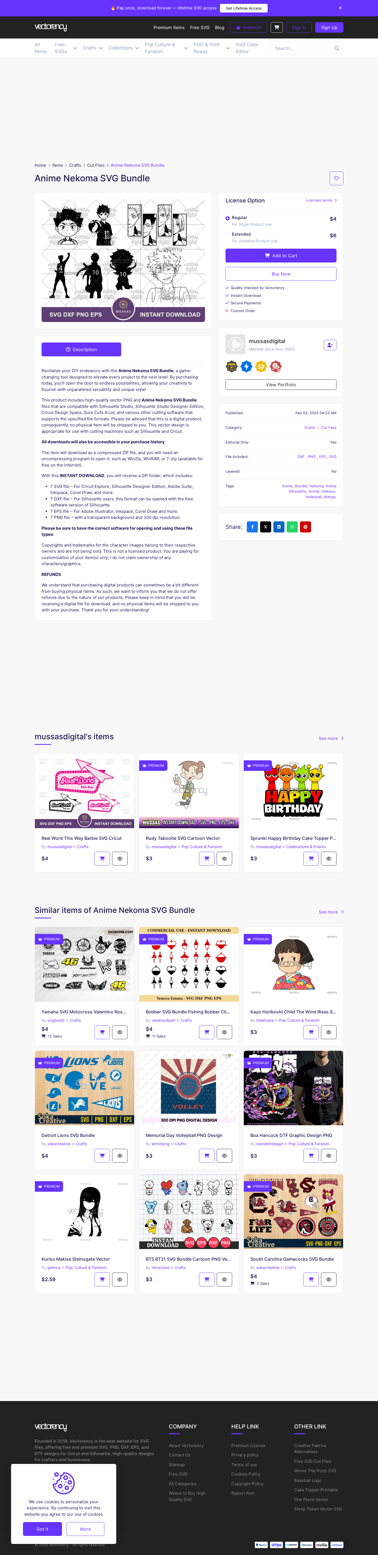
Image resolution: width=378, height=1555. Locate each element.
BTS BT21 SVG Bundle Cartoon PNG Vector (189, 1259)
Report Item (243, 1493)
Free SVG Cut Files (312, 1461)
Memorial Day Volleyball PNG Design (184, 1135)
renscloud (160, 1267)
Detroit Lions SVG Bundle (68, 1135)
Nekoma (316, 486)
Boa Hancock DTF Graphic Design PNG (291, 1135)
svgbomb (55, 1020)
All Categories (182, 1483)
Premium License (248, 1445)
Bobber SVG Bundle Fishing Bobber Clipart (189, 1012)
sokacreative (59, 1143)
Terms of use (244, 1464)
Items (57, 165)
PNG (312, 456)
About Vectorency (186, 1445)
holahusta (265, 1020)
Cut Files (96, 165)
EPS (323, 456)
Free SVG (178, 1474)
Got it (42, 1528)
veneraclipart (163, 1020)
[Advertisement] (189, 110)
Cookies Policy (245, 1474)
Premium (252, 27)
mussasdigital (59, 846)
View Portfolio (281, 384)
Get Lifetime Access (244, 8)
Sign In (299, 27)
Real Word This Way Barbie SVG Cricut (82, 838)
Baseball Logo (308, 1480)
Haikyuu (328, 491)
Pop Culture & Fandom (202, 846)
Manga (329, 497)
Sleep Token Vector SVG (318, 1509)
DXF (302, 456)
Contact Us (179, 1455)
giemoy (54, 1267)
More (85, 1528)
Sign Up (329, 27)
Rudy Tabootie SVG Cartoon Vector (183, 838)
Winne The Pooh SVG (315, 1470)
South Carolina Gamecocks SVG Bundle (292, 1259)
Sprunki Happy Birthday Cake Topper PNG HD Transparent (293, 838)
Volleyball (313, 497)
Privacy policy (244, 1455)
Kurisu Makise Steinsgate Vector (76, 1259)
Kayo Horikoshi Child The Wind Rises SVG (293, 1012)
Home (40, 165)
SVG (332, 456)
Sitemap (177, 1464)
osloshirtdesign (269, 1143)
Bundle (301, 486)
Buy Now (281, 274)
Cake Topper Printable (316, 1489)
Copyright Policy (247, 1483)
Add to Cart (284, 255)
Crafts (75, 165)
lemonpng (161, 1143)
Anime (287, 486)
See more (329, 738)
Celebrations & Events (306, 846)
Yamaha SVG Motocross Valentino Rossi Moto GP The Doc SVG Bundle (85, 1012)
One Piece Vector (311, 1499)
